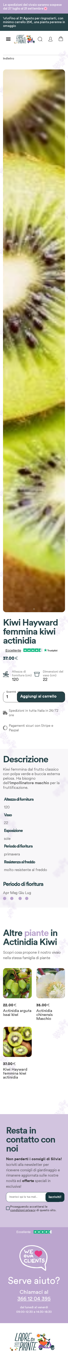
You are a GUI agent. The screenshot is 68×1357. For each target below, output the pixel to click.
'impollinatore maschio (29, 783)
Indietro (8, 58)
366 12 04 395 (34, 1299)
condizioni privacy (23, 1210)
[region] (34, 340)
